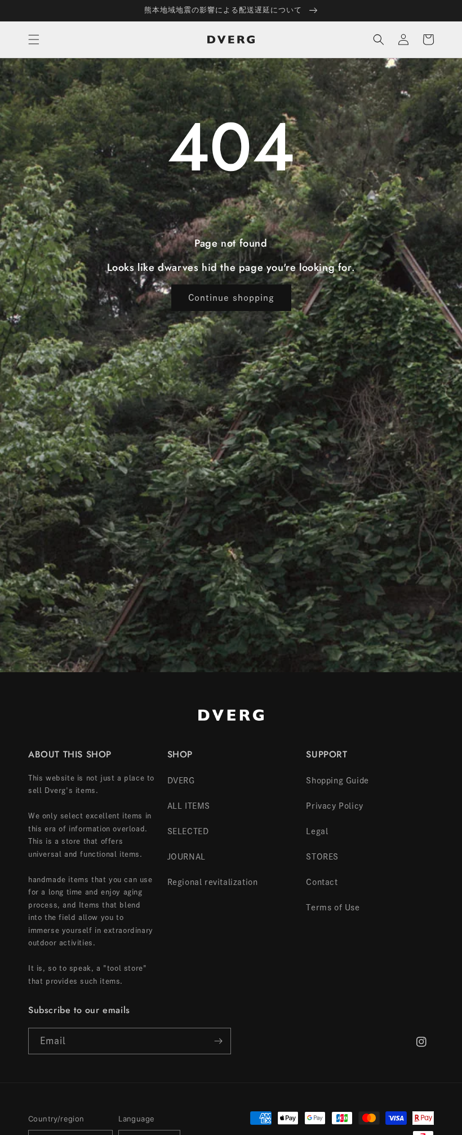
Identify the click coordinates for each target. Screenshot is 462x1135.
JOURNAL (186, 857)
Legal (317, 831)
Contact (321, 882)
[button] (33, 39)
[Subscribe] (218, 1041)
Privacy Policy (334, 806)
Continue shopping (231, 297)
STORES (322, 857)
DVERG (181, 781)
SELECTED (188, 831)
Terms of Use (332, 907)
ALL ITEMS (188, 806)
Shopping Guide (337, 781)
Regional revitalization (212, 882)
